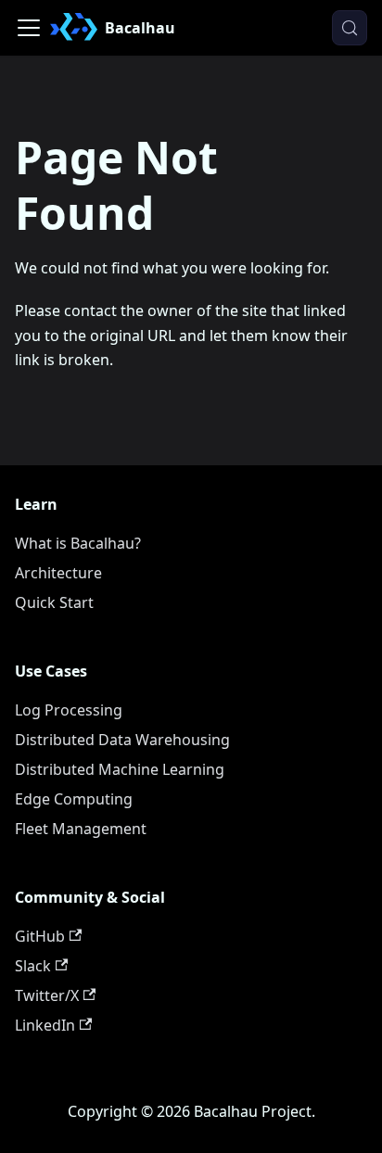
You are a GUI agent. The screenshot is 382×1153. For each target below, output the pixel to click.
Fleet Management (80, 828)
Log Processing (68, 710)
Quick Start (54, 602)
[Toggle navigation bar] (29, 28)
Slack (33, 966)
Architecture (58, 573)
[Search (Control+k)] (349, 27)
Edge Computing (74, 799)
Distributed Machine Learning (119, 769)
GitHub (40, 936)
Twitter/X (47, 995)
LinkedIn (45, 1025)
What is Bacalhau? (78, 543)
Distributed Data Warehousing (122, 739)
